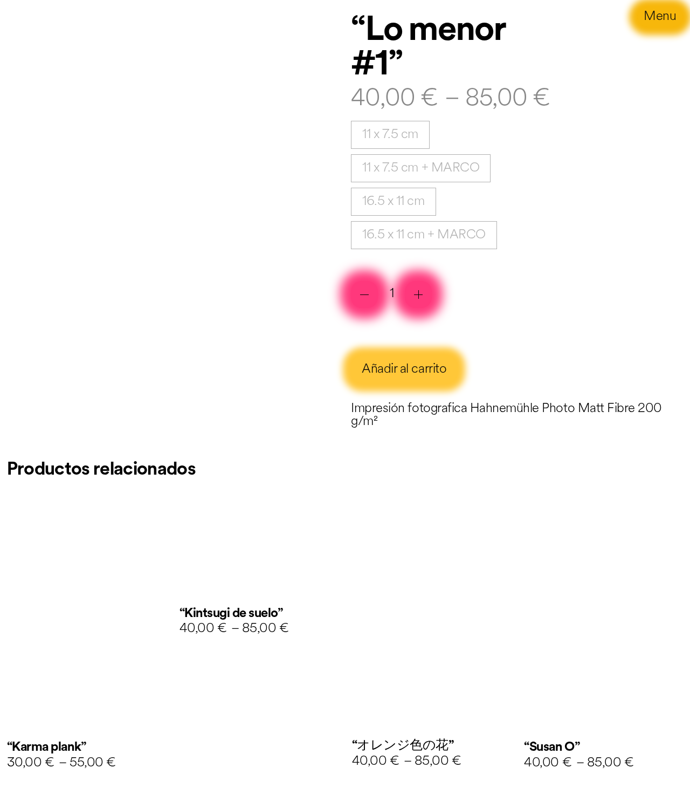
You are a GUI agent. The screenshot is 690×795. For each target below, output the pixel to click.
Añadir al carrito (404, 369)
